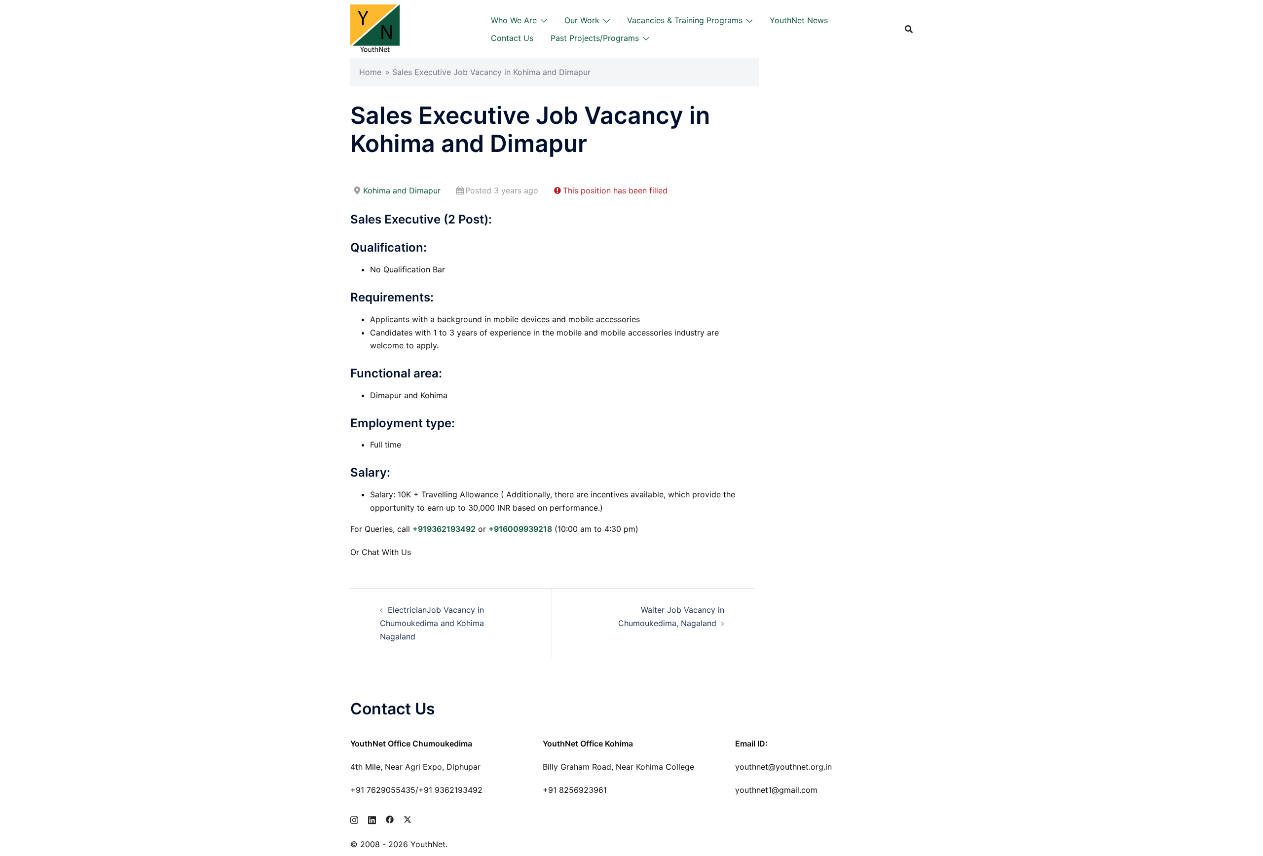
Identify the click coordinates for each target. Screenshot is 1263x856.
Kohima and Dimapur (402, 190)
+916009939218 (520, 529)
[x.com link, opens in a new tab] (407, 818)
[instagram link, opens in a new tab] (354, 818)
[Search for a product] (909, 29)
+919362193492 (444, 529)
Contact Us (512, 38)
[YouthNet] (375, 28)
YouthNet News (799, 20)
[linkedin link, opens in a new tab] (372, 818)
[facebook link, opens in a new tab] (390, 818)
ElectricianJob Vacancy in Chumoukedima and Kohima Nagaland (432, 623)
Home (370, 72)
